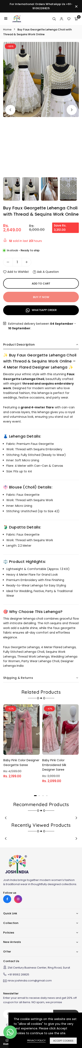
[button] (72, 110)
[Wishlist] (69, 18)
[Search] (54, 18)
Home (7, 29)
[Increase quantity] (26, 262)
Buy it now (41, 297)
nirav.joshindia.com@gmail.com (30, 981)
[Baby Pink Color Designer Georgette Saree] (21, 729)
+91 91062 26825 (18, 974)
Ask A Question (47, 272)
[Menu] (5, 18)
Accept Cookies (63, 1040)
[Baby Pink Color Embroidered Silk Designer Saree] (60, 729)
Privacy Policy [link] (36, 1040)
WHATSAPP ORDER (44, 310)
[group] (41, 79)
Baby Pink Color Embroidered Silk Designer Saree (54, 765)
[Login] (61, 18)
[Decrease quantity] (8, 262)
